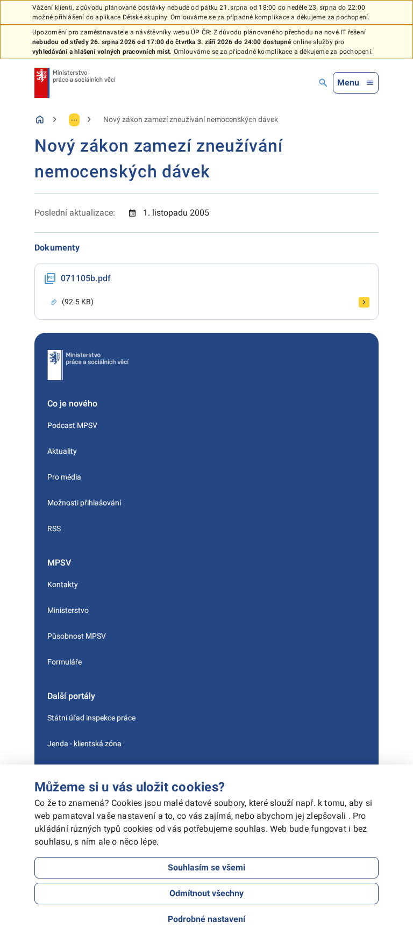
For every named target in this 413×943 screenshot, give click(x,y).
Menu (348, 82)
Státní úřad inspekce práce (91, 717)
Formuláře (64, 662)
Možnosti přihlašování (84, 502)
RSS (54, 528)
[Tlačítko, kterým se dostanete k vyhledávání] (323, 83)
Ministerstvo (68, 610)
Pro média (64, 477)
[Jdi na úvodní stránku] (75, 83)
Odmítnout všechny (206, 893)
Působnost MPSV (76, 636)
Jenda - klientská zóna (84, 743)
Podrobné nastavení (206, 919)
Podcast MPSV (72, 425)
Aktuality (62, 451)
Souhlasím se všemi (206, 867)
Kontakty (62, 584)
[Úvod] (39, 119)
